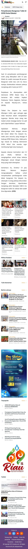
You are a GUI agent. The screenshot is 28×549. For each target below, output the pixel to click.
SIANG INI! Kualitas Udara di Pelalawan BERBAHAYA (12, 406)
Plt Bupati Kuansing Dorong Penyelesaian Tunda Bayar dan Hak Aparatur (14, 429)
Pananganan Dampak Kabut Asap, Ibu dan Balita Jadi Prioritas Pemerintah (15, 413)
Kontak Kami (18, 542)
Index (24, 257)
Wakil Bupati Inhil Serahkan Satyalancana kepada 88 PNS (13, 438)
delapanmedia (18, 546)
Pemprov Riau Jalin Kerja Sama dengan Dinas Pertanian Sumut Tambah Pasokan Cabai (17, 339)
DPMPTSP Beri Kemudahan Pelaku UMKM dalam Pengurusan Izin (16, 329)
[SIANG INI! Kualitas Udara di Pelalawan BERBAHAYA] (14, 484)
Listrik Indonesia (6, 195)
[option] (7, 268)
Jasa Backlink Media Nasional (19, 527)
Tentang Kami (8, 537)
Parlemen (7, 7)
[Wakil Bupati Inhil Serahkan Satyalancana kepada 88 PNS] (4, 521)
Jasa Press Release (5, 527)
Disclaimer (10, 542)
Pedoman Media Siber (18, 539)
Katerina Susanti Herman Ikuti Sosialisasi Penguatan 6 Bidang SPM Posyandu (18, 319)
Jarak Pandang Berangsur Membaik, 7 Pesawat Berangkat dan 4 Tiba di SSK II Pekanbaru (15, 421)
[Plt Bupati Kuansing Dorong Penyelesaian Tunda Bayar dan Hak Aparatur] (4, 514)
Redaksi (7, 16)
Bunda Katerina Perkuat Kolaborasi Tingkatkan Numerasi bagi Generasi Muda (17, 308)
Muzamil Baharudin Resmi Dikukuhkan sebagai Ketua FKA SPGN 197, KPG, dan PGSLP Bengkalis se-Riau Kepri (18, 297)
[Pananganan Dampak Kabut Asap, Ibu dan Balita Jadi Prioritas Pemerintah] (4, 499)
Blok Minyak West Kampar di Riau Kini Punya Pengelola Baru (8, 270)
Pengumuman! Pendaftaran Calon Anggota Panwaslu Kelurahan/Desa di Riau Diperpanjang (19, 271)
